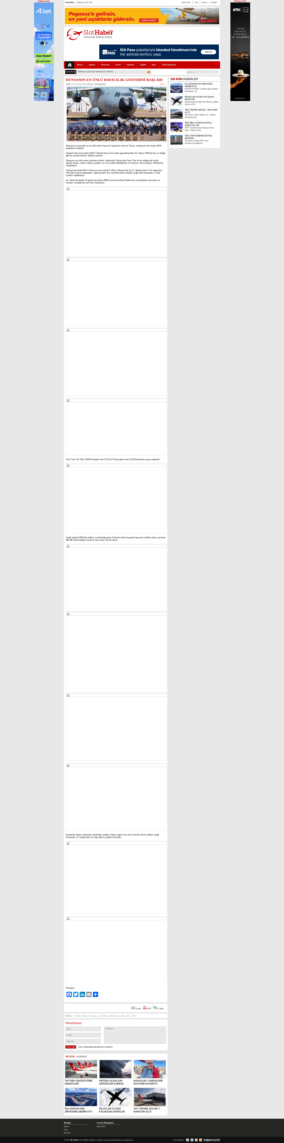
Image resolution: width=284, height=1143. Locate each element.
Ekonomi (105, 64)
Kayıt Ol (67, 1133)
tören (128, 1016)
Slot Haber (74, 1140)
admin (68, 84)
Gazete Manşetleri (105, 1122)
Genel (118, 64)
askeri (85, 1016)
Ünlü (134, 1016)
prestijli (121, 1016)
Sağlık (143, 64)
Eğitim (92, 64)
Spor (154, 64)
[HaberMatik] (212, 1140)
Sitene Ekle (186, 2)
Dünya (80, 64)
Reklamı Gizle (240, 1)
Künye (204, 2)
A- (161, 84)
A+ (163, 84)
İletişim (214, 2)
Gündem (130, 64)
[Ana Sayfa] (69, 65)
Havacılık (113, 1016)
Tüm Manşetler (169, 64)
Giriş (196, 2)
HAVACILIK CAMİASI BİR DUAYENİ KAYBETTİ (98, 72)
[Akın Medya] (200, 1140)
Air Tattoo (77, 1016)
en (99, 1016)
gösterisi (105, 1016)
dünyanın (92, 1016)
